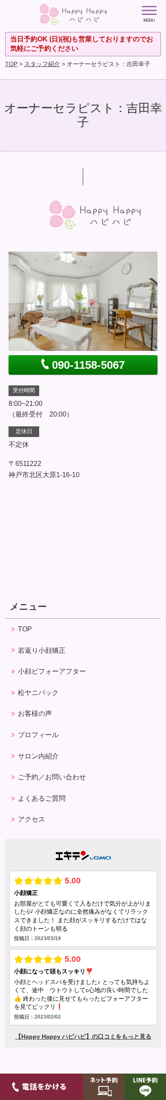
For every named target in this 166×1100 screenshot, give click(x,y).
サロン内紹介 (38, 756)
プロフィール (38, 734)
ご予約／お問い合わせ (52, 777)
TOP (11, 64)
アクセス (31, 819)
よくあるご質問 (42, 798)
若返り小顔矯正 (42, 650)
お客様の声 (35, 713)
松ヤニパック (38, 692)
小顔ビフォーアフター (52, 671)
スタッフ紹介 (42, 64)
